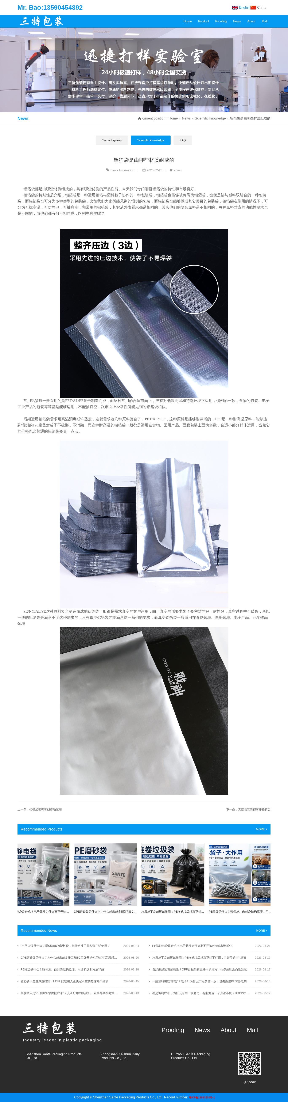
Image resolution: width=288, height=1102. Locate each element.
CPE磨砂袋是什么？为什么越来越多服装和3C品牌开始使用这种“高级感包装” (69, 957)
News (237, 21)
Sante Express (112, 140)
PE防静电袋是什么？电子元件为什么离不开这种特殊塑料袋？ (192, 945)
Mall (264, 21)
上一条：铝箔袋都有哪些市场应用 (39, 809)
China (261, 7)
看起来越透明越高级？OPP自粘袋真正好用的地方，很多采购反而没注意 (199, 969)
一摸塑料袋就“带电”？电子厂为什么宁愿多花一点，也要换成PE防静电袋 (199, 981)
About (251, 21)
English (244, 7)
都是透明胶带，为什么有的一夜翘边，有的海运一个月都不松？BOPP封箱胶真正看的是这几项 (200, 993)
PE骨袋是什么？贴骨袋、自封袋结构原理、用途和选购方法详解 (62, 969)
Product (203, 21)
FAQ (183, 140)
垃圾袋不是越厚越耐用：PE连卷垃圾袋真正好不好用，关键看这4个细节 (199, 957)
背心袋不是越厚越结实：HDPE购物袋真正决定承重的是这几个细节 (64, 981)
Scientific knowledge (210, 118)
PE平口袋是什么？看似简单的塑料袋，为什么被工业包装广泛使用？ (65, 945)
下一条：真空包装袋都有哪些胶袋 (248, 809)
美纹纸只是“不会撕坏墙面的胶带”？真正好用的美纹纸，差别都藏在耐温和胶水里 (69, 993)
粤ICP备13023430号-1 (202, 1097)
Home (187, 21)
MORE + (261, 829)
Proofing (221, 21)
